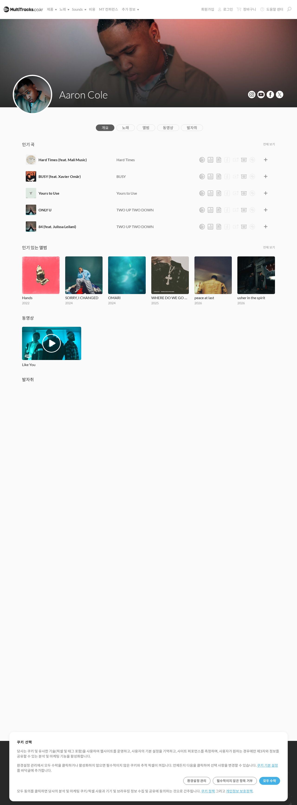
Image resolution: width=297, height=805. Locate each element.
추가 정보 (129, 9)
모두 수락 (269, 781)
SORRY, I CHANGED (81, 297)
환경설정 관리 (197, 781)
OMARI (114, 297)
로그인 (228, 9)
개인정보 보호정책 (239, 791)
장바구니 (249, 9)
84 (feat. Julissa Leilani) (57, 226)
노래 (62, 9)
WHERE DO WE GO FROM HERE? (170, 297)
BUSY (121, 176)
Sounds (77, 9)
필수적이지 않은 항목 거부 (235, 781)
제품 (50, 9)
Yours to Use (49, 193)
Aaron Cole (83, 94)
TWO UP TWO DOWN (135, 210)
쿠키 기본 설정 (267, 765)
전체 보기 (269, 144)
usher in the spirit (251, 297)
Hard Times (125, 159)
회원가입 (207, 9)
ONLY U (45, 210)
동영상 (168, 127)
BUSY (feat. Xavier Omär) (60, 176)
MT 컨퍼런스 (108, 9)
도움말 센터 (274, 9)
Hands (27, 297)
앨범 (145, 127)
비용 (92, 9)
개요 (105, 127)
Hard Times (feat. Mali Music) (63, 159)
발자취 (192, 127)
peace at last (204, 297)
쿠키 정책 (208, 791)
